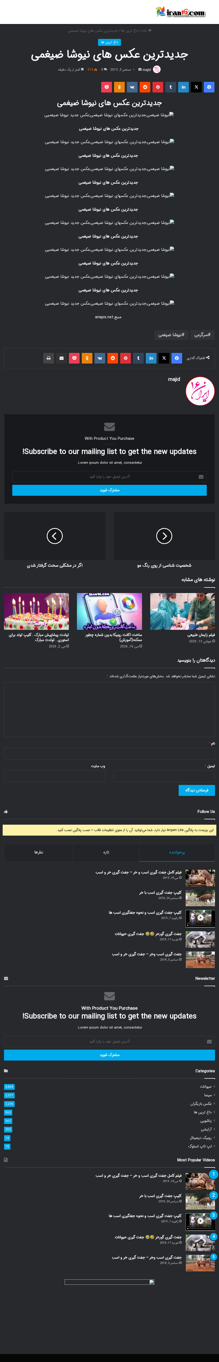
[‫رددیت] (145, 87)
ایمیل (210, 766)
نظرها (38, 852)
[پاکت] (106, 87)
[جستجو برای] (212, 14)
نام (212, 743)
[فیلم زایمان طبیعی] (182, 611)
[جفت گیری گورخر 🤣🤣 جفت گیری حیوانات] (200, 939)
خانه (144, 31)
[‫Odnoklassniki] (119, 87)
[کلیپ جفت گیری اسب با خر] (200, 898)
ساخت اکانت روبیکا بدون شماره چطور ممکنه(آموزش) (113, 637)
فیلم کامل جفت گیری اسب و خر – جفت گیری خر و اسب (139, 872)
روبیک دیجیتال (201, 1138)
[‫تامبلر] (170, 87)
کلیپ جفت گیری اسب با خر (160, 893)
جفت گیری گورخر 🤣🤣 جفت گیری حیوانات (148, 934)
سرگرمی (201, 335)
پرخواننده (177, 852)
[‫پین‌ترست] (157, 87)
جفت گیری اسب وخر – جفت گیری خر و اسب (147, 954)
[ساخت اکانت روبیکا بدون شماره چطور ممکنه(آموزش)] (109, 611)
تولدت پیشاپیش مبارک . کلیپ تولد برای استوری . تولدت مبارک (39, 637)
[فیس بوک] (209, 87)
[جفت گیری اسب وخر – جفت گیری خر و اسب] (200, 960)
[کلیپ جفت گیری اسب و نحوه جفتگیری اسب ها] (200, 919)
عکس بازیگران (201, 1104)
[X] (196, 87)
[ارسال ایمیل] (140, 69)
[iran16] (180, 12)
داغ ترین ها (129, 31)
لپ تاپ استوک (200, 1146)
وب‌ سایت (98, 766)
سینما (208, 1095)
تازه (106, 852)
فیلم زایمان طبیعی (201, 635)
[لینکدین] (183, 87)
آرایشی (206, 1129)
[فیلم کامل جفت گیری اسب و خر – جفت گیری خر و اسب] (200, 878)
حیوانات (206, 1087)
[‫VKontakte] (132, 87)
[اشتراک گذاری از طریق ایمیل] (61, 358)
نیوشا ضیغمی (170, 335)
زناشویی (206, 1121)
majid (147, 69)
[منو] (6, 14)
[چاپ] (48, 358)
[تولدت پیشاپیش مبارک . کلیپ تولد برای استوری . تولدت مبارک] (36, 611)
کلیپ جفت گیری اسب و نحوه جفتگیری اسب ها (145, 913)
